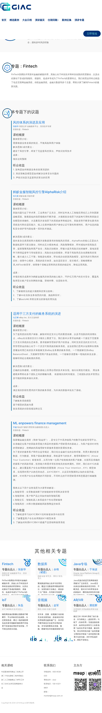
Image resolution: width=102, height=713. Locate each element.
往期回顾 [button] (52, 20)
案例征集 (66, 20)
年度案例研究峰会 (8, 672)
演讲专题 (79, 20)
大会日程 (27, 20)
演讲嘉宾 (40, 20)
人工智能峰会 (10, 680)
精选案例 (14, 20)
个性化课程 (9, 676)
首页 (4, 20)
